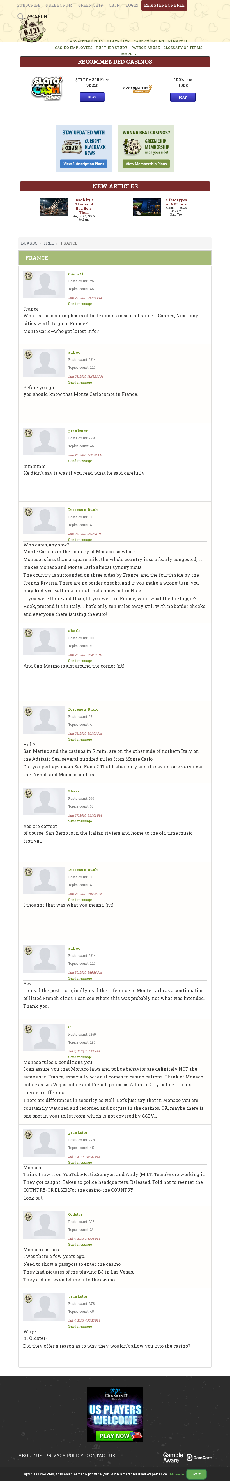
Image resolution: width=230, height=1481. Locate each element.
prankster (78, 431)
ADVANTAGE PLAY (87, 41)
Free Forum (59, 5)
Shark (74, 631)
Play (92, 97)
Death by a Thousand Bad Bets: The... (84, 206)
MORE (127, 54)
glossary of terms (183, 47)
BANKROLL (177, 41)
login (132, 5)
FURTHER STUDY (112, 47)
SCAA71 (76, 274)
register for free (164, 5)
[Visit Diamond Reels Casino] (115, 1417)
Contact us (100, 1455)
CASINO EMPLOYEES (74, 47)
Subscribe (28, 5)
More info (177, 1474)
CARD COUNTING (149, 41)
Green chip (90, 5)
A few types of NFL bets (176, 202)
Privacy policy (64, 1455)
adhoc (74, 352)
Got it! (196, 1474)
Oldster (75, 1214)
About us (30, 1455)
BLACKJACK (118, 41)
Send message (80, 303)
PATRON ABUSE (145, 47)
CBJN (114, 5)
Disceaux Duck (83, 510)
